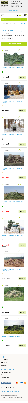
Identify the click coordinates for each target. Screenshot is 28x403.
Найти (23, 23)
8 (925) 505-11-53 (16, 3)
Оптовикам (4, 359)
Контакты (4, 362)
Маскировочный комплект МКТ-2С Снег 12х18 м (12, 236)
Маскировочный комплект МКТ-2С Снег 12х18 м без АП (12, 135)
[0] (18, 15)
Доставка (4, 365)
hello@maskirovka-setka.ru (10, 391)
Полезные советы (6, 375)
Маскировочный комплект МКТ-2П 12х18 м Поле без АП (13, 102)
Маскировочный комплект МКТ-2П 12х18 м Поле (13, 169)
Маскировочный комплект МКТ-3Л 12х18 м (13, 336)
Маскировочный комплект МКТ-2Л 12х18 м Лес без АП (13, 68)
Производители (6, 372)
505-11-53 (8, 387)
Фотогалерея (5, 377)
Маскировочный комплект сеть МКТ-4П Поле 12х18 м (12, 270)
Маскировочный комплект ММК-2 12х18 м (13, 303)
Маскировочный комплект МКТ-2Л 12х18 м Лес (13, 202)
